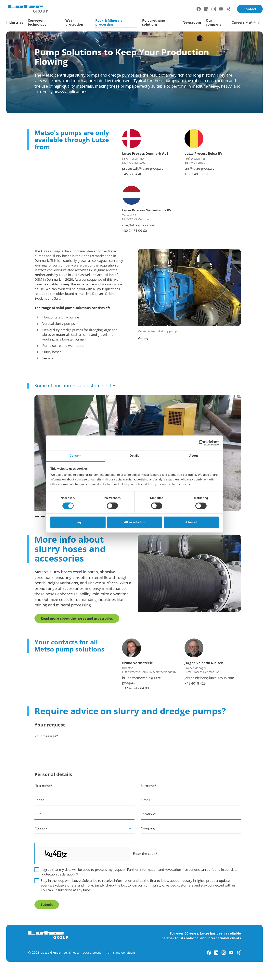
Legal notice (72, 952)
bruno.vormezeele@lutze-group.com (142, 680)
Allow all (191, 522)
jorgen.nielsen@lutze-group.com (209, 678)
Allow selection (134, 522)
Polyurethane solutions (153, 22)
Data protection (93, 952)
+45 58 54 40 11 (134, 174)
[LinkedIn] (206, 9)
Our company (213, 22)
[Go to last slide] (140, 338)
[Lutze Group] (28, 9)
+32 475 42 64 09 (135, 688)
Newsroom (192, 22)
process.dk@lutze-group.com (144, 168)
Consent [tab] (75, 455)
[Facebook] (199, 9)
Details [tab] (134, 455)
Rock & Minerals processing (108, 22)
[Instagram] (213, 9)
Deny (78, 522)
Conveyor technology (37, 22)
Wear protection (74, 22)
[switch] (112, 506)
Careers (238, 22)
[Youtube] (221, 9)
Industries (14, 22)
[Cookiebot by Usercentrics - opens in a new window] (201, 443)
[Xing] (228, 9)
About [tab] (193, 455)
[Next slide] (146, 338)
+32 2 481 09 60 (197, 174)
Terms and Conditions (120, 952)
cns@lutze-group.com (201, 168)
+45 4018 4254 (196, 683)
